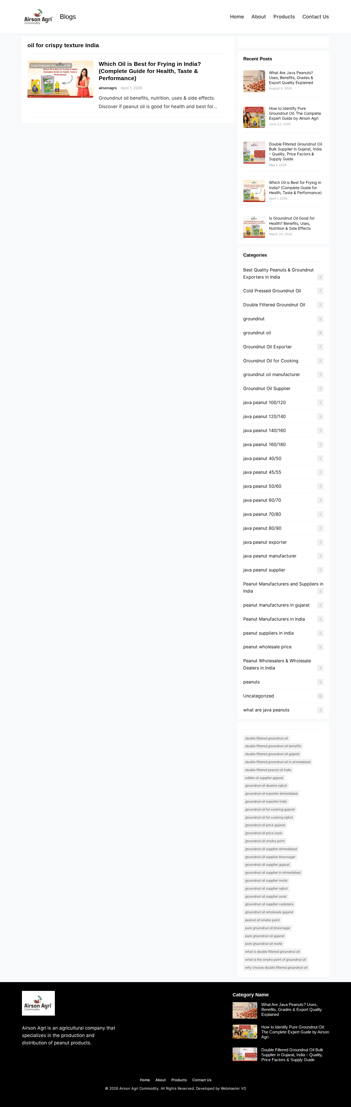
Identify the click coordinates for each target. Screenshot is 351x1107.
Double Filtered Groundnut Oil (274, 304)
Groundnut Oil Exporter (267, 346)
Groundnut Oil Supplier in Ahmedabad (273, 872)
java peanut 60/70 (262, 500)
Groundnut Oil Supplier (266, 388)
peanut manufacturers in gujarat (276, 605)
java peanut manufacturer (269, 556)
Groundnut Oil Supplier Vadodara (269, 904)
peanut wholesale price (267, 646)
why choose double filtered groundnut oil (276, 967)
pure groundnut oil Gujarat (264, 936)
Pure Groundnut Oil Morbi (263, 943)
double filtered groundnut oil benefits (273, 746)
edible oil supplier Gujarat (264, 778)
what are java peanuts (266, 710)
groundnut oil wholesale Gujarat (269, 912)
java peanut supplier (264, 570)
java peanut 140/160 (264, 430)
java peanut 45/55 (262, 472)
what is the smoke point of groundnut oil (275, 959)
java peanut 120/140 (264, 416)
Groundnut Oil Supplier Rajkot (266, 888)
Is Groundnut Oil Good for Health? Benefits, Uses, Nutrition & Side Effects (292, 223)
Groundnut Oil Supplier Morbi (266, 880)
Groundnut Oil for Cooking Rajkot (269, 817)
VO (243, 1088)
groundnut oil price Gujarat (265, 825)
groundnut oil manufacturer (271, 374)
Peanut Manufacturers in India (274, 619)
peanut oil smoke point (262, 920)
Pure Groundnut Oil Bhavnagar (267, 928)
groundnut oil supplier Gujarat (267, 864)
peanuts (251, 682)
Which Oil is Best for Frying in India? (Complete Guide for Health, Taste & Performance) (150, 71)
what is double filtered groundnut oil (272, 951)
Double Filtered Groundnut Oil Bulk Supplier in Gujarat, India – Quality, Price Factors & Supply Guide (295, 151)
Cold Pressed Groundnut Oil (50, 66)
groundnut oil (257, 332)
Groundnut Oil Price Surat (263, 833)
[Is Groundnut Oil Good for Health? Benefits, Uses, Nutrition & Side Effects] (254, 227)
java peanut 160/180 (264, 444)
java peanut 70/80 (262, 514)
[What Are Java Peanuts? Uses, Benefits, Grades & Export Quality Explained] (254, 81)
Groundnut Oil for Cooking (270, 360)
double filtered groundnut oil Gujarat (272, 754)
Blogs (68, 16)
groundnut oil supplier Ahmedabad (271, 849)
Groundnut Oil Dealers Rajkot (266, 785)
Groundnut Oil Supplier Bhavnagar (270, 857)
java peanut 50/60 (262, 486)
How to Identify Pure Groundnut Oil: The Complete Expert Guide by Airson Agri (295, 113)
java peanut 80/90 (262, 528)
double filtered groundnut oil (266, 738)
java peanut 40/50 (262, 458)
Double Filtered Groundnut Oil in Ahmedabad (277, 762)
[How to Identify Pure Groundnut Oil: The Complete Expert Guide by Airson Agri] (254, 117)
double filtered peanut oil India (268, 770)
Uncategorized (258, 696)
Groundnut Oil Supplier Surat (266, 896)
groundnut (254, 318)
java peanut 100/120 (264, 402)
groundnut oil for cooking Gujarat (270, 809)
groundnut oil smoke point (265, 841)
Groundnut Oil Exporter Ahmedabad (271, 793)
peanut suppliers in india (268, 633)
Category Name (251, 994)
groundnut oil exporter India (266, 801)
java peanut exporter (265, 542)
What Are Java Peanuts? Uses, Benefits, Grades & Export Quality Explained (291, 77)
